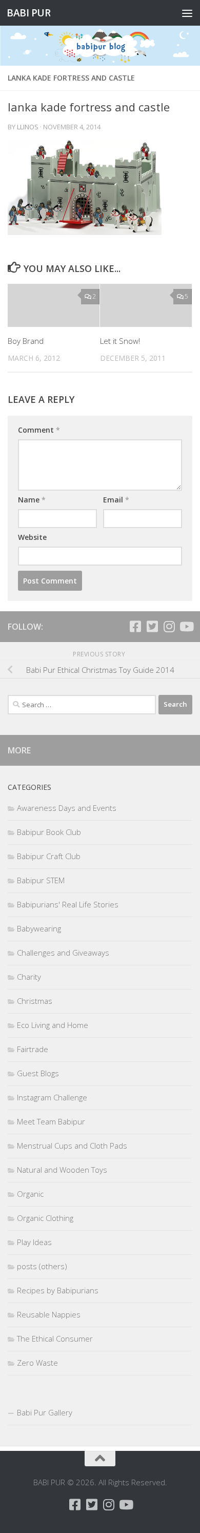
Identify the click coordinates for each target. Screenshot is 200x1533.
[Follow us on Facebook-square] (135, 626)
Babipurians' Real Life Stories (67, 904)
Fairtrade (32, 1049)
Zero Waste (37, 1362)
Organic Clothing (45, 1218)
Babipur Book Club (49, 832)
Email (116, 499)
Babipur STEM (41, 880)
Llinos (27, 126)
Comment (39, 430)
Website (32, 537)
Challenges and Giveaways (63, 952)
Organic (30, 1194)
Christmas (34, 1001)
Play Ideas (34, 1242)
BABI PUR (28, 13)
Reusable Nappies (49, 1314)
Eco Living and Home (52, 1025)
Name (32, 499)
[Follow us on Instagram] (169, 626)
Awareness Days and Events (66, 808)
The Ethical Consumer (55, 1338)
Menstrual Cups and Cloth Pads (72, 1145)
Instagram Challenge (52, 1097)
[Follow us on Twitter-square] (152, 626)
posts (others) (42, 1266)
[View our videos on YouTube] (185, 626)
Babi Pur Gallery (44, 1412)
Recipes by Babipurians (57, 1290)
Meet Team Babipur (51, 1121)
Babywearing (39, 928)
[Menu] (187, 13)
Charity (29, 977)
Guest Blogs (38, 1073)
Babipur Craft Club (49, 856)
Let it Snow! (120, 341)
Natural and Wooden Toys (62, 1170)
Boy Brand (26, 341)
